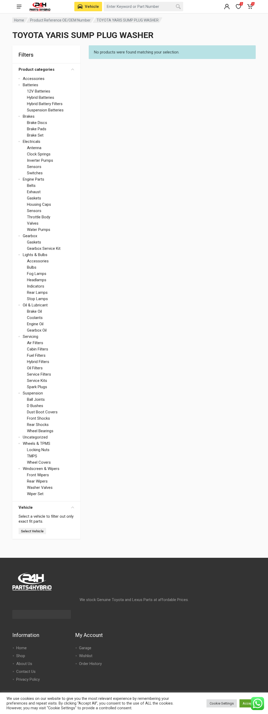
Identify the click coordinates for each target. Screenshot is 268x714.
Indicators (35, 286)
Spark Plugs (37, 387)
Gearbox (30, 236)
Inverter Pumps (40, 160)
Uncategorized (35, 437)
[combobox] (143, 6)
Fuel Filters (36, 355)
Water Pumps (38, 229)
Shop (20, 655)
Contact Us (26, 671)
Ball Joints (36, 399)
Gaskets (34, 198)
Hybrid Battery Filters (45, 103)
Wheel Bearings (40, 431)
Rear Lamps (37, 292)
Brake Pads (36, 129)
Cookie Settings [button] (222, 703)
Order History (90, 663)
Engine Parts (33, 179)
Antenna (34, 147)
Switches (35, 173)
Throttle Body (38, 217)
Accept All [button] (250, 703)
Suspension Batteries (45, 110)
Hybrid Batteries (40, 97)
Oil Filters (35, 368)
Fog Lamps (36, 273)
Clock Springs (39, 154)
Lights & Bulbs (35, 254)
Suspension (33, 393)
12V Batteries (38, 91)
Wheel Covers (39, 462)
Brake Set (35, 135)
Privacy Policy (28, 679)
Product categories (36, 69)
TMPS (32, 456)
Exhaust (34, 192)
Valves (32, 223)
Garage (85, 648)
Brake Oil (34, 311)
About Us (24, 663)
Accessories (33, 78)
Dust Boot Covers (42, 412)
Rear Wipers (37, 481)
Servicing (30, 336)
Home (19, 20)
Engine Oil (35, 324)
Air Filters (35, 342)
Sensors (34, 166)
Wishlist (85, 655)
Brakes (29, 116)
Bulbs (31, 267)
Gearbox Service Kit (43, 248)
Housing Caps (39, 204)
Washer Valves (40, 487)
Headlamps (36, 280)
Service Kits (37, 380)
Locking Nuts (38, 449)
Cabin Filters (37, 349)
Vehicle (26, 507)
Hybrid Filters (38, 361)
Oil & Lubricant (35, 305)
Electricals (31, 141)
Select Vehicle (32, 531)
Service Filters (39, 374)
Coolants (35, 317)
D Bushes (35, 405)
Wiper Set (35, 493)
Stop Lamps (37, 298)
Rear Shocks (38, 424)
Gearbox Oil (37, 330)
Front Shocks (38, 418)
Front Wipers (38, 475)
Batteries (30, 85)
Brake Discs (37, 122)
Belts (31, 185)
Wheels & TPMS (36, 443)
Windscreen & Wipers (41, 468)
